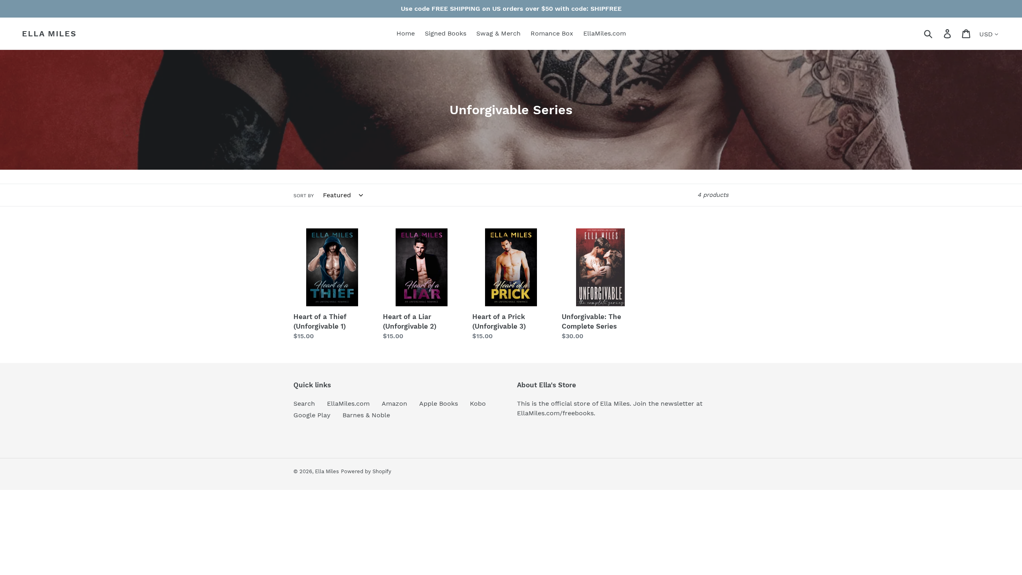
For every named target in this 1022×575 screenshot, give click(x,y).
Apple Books (438, 403)
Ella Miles (49, 33)
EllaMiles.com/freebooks (555, 413)
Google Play (312, 415)
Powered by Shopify (366, 471)
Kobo (478, 403)
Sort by (303, 195)
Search (304, 403)
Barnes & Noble (366, 415)
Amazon (394, 403)
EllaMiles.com (348, 403)
